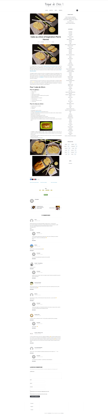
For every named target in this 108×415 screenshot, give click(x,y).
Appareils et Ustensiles (70, 39)
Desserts (70, 72)
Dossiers (60, 10)
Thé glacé (70, 128)
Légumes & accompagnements (70, 92)
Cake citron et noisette (43, 182)
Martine (36, 293)
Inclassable (70, 88)
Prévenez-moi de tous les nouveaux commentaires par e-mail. (39, 391)
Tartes (70, 125)
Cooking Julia (37, 314)
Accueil (46, 10)
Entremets (70, 79)
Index (70, 89)
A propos (31, 403)
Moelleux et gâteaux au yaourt (70, 94)
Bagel (70, 43)
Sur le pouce (70, 124)
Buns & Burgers (70, 58)
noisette (73, 150)
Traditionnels (70, 129)
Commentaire (32, 371)
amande (67, 144)
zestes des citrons (38, 111)
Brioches (70, 53)
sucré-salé (73, 152)
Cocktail (70, 62)
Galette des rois (70, 84)
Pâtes (70, 102)
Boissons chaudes (70, 48)
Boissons (70, 47)
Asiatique (70, 40)
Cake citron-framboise (54, 182)
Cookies (70, 66)
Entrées (70, 75)
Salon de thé (70, 115)
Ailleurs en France (70, 36)
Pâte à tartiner (70, 101)
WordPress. (50, 413)
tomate (73, 154)
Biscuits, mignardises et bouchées (70, 44)
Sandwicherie (70, 116)
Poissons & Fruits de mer (70, 108)
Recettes (51, 10)
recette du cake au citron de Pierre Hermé (51, 66)
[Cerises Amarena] (58, 207)
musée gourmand (38, 282)
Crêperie (70, 67)
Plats (70, 107)
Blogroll (32, 406)
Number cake (70, 97)
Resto (56, 10)
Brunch (70, 56)
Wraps (70, 134)
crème (67, 150)
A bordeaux (70, 31)
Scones (70, 120)
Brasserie (70, 52)
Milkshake (70, 93)
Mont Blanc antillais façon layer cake (70, 18)
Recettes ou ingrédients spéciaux (70, 110)
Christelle (42, 41)
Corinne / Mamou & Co (39, 332)
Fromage (70, 81)
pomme (67, 152)
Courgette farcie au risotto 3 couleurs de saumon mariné (40, 207)
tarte (67, 154)
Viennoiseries (70, 133)
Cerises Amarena (52, 207)
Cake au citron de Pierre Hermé (34, 182)
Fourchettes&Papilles (38, 347)
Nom (31, 379)
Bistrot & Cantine (70, 45)
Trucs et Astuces (70, 130)
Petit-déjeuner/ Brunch (70, 103)
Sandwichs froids (70, 117)
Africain (70, 35)
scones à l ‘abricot (36, 237)
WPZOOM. (62, 413)
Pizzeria (70, 106)
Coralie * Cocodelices (39, 263)
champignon (74, 146)
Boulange (70, 49)
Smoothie (70, 121)
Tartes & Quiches (70, 126)
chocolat (67, 148)
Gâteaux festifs (70, 85)
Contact (32, 409)
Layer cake (70, 90)
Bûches (70, 57)
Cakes (53, 41)
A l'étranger (70, 34)
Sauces (70, 119)
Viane (36, 219)
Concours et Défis (70, 65)
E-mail (31, 383)
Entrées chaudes (70, 76)
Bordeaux (73, 144)
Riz (70, 112)
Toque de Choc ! (54, 4)
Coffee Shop (70, 63)
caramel (66, 146)
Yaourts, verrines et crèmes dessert (70, 135)
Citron (74, 148)
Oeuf (70, 98)
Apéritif (70, 38)
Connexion (70, 163)
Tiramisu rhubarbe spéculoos (70, 23)
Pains (70, 99)
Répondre (34, 240)
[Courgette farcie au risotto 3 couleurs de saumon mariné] (33, 207)
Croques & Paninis (70, 70)
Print (46, 194)
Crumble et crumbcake (70, 71)
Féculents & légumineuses (70, 80)
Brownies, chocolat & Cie (70, 54)
